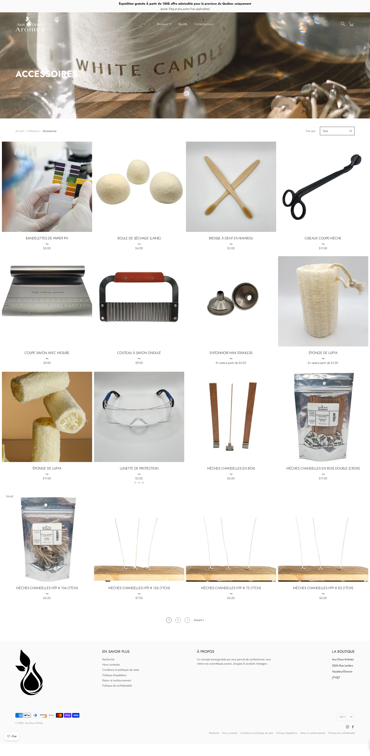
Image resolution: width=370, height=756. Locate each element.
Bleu (139, 483)
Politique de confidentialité (117, 685)
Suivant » (199, 620)
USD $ (343, 716)
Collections (33, 131)
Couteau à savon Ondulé (139, 352)
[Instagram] (347, 726)
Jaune (143, 483)
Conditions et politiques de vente (120, 670)
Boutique (162, 24)
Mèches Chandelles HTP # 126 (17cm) (139, 587)
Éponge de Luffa (323, 352)
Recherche (108, 659)
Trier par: (311, 131)
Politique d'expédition (114, 675)
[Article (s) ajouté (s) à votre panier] (351, 24)
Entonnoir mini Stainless (231, 352)
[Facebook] (353, 726)
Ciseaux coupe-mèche (323, 238)
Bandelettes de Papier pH (47, 238)
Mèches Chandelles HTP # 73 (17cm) (231, 587)
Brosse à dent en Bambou (231, 238)
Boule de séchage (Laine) (139, 238)
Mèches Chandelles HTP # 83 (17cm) (323, 587)
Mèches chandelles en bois (231, 468)
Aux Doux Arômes (34, 723)
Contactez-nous (203, 24)
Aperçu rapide (47, 186)
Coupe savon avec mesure (46, 352)
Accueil (19, 131)
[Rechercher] (343, 24)
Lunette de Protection (139, 468)
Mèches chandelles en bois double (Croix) (323, 468)
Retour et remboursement (116, 680)
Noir (135, 483)
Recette (182, 24)
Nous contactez (111, 664)
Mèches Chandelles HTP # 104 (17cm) (47, 587)
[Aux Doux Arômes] (29, 24)
